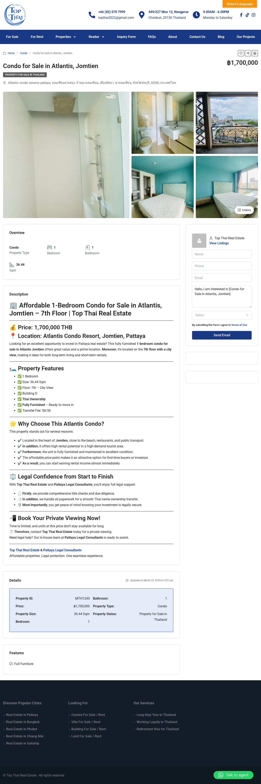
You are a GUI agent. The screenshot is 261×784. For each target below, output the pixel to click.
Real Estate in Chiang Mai (24, 736)
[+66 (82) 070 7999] (92, 15)
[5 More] (227, 187)
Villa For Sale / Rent (85, 722)
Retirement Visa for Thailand (158, 729)
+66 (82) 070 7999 (111, 12)
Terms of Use (239, 324)
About (172, 37)
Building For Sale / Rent (88, 729)
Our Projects (246, 37)
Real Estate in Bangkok (23, 722)
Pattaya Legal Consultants (62, 550)
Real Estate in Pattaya (22, 715)
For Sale (12, 37)
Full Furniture (23, 664)
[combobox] (222, 315)
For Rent (37, 37)
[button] (233, 775)
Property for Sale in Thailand (25, 74)
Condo (23, 53)
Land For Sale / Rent (86, 736)
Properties (63, 37)
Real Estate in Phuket (21, 729)
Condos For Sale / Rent (88, 715)
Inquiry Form (126, 37)
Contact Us (197, 37)
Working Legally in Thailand (157, 722)
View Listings (219, 243)
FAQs (152, 37)
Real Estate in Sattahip (22, 743)
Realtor (94, 37)
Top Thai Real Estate (24, 550)
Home (11, 53)
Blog (221, 37)
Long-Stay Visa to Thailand (156, 715)
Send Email (222, 335)
